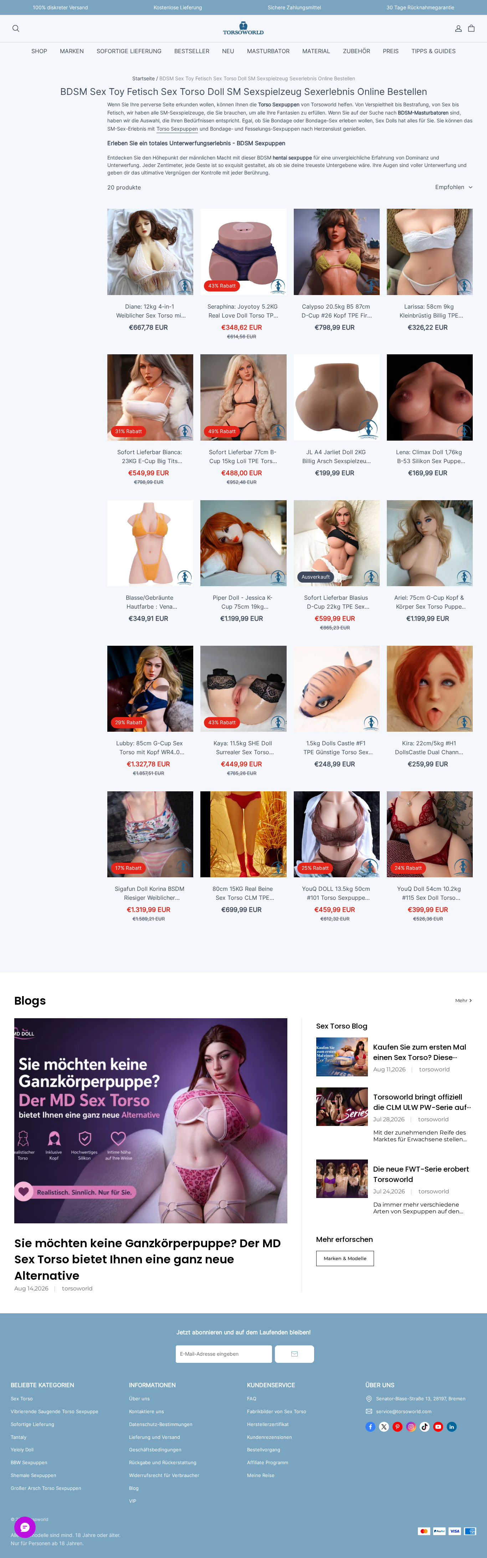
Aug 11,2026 (389, 1069)
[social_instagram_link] (411, 1427)
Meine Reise (261, 1475)
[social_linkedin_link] (452, 1427)
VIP (132, 1501)
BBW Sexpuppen (29, 1462)
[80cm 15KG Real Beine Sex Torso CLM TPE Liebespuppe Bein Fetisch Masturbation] (243, 834)
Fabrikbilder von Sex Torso (276, 1411)
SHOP (39, 51)
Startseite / (145, 78)
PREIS (391, 51)
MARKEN (72, 51)
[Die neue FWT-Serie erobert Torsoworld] (342, 1178)
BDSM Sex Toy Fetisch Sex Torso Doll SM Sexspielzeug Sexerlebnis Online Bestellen (257, 78)
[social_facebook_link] (370, 1427)
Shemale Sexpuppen (33, 1475)
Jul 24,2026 (389, 1191)
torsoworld (77, 1288)
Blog (134, 1488)
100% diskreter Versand (60, 7)
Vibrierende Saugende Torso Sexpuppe (54, 1411)
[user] (458, 29)
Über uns (139, 1398)
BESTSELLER (191, 51)
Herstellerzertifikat (268, 1424)
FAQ (251, 1398)
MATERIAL (316, 51)
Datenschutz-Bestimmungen (161, 1424)
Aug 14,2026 (31, 1288)
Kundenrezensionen (269, 1437)
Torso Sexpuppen (177, 129)
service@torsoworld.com (403, 1411)
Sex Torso (22, 1398)
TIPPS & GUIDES (433, 51)
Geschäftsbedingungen (155, 1449)
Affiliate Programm (267, 1462)
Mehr (461, 1000)
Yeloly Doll (22, 1449)
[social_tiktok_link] (425, 1427)
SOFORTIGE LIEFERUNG (129, 51)
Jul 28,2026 (389, 1119)
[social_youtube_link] (438, 1427)
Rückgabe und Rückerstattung (162, 1462)
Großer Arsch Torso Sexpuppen (46, 1488)
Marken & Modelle (345, 1258)
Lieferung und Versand (154, 1437)
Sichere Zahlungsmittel (294, 7)
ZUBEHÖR (356, 51)
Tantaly (18, 1437)
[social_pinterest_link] (398, 1427)
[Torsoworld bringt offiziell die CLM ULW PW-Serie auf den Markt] (342, 1106)
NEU (228, 51)
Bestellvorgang (263, 1449)
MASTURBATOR (268, 51)
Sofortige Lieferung (32, 1424)
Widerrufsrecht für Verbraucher (164, 1475)
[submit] (294, 1354)
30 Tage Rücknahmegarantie (420, 7)
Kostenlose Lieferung (178, 7)
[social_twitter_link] (384, 1427)
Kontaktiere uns (146, 1411)
